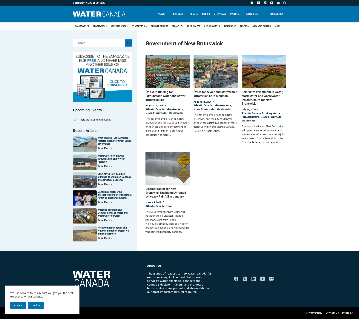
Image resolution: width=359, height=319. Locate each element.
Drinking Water (119, 26)
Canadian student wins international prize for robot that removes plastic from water (114, 194)
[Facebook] (252, 2)
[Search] (284, 2)
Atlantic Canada (261, 26)
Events (234, 14)
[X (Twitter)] (258, 2)
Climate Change (159, 26)
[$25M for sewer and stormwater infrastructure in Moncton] (216, 71)
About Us (252, 14)
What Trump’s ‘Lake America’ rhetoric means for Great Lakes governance (114, 140)
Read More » (105, 148)
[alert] (102, 119)
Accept (18, 305)
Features (177, 14)
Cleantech (177, 26)
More (277, 26)
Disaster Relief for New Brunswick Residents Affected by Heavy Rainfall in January (165, 192)
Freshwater (193, 26)
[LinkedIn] (265, 2)
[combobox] (99, 43)
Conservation (139, 26)
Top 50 (206, 14)
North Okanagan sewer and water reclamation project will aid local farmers (113, 230)
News (161, 14)
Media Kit (347, 312)
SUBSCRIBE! (276, 14)
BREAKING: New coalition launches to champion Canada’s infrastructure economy (114, 176)
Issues (194, 14)
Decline (36, 305)
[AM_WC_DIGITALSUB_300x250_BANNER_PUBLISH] (102, 77)
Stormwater (100, 26)
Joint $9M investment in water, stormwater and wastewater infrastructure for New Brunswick (262, 97)
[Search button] (128, 43)
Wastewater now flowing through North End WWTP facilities (111, 158)
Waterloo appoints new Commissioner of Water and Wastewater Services (113, 212)
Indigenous (230, 26)
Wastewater (82, 26)
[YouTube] (271, 2)
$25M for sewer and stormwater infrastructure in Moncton (215, 94)
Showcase (220, 14)
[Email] (278, 2)
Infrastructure (174, 109)
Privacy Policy (314, 312)
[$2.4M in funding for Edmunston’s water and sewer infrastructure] (167, 71)
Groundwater (212, 26)
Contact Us (332, 312)
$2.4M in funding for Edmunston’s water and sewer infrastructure (165, 96)
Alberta (244, 26)
